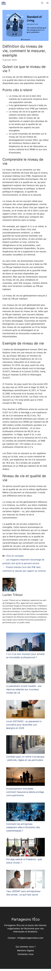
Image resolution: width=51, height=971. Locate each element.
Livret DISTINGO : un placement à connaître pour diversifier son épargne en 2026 (23, 724)
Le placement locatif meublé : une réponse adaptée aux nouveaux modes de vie (23, 689)
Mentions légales (25, 950)
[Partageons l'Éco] (3, 3)
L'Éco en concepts (15, 556)
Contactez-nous (26, 954)
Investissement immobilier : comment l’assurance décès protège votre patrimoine (25, 792)
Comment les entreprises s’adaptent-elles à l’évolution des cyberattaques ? (23, 827)
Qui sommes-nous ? (26, 946)
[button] (42, 3)
